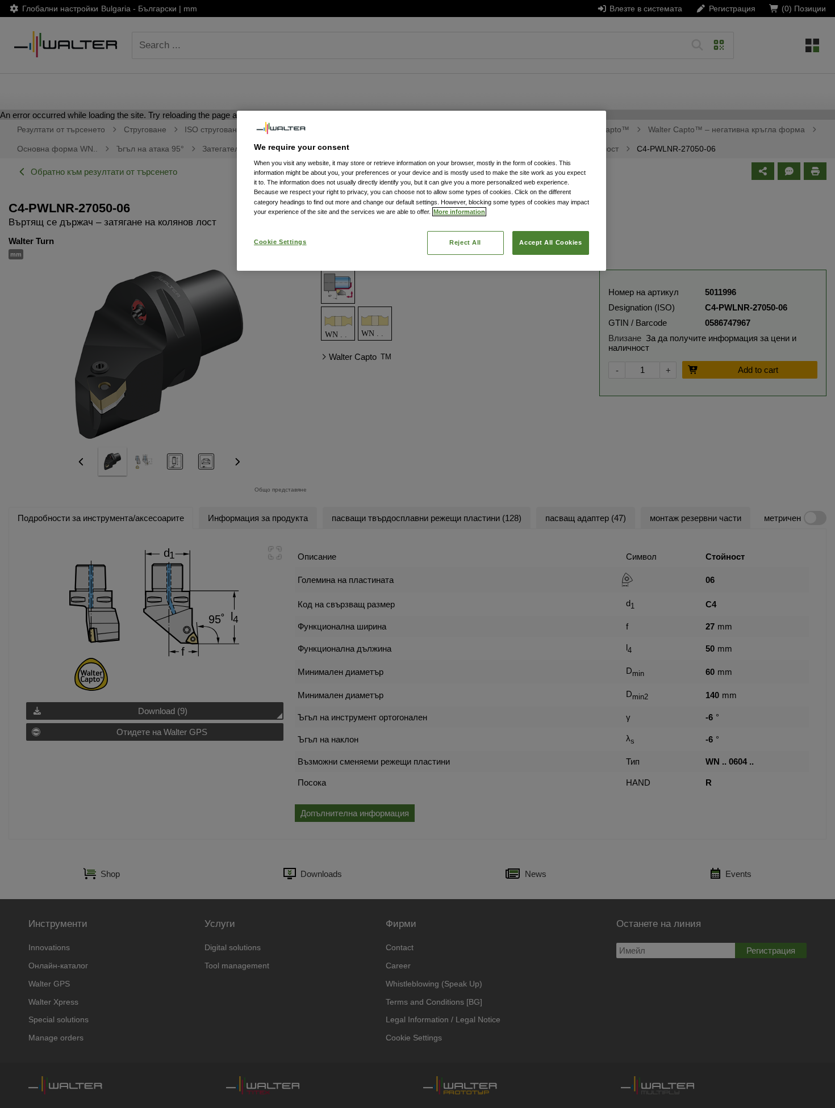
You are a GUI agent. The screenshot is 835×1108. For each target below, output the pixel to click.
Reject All (465, 242)
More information (459, 211)
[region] (421, 190)
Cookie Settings (280, 241)
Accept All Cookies (550, 242)
